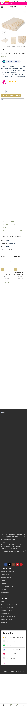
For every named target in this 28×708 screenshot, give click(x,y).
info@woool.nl (13, 575)
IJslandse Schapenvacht (8, 643)
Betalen (3, 607)
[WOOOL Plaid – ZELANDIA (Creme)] (20, 317)
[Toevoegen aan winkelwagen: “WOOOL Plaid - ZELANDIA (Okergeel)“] (2, 374)
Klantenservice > (13, 418)
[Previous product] (2, 50)
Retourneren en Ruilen (7, 613)
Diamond (6, 246)
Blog (2, 628)
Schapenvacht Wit (6, 649)
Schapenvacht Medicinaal (8, 652)
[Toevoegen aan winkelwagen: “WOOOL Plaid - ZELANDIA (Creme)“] (15, 374)
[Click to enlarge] (4, 32)
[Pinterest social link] (10, 249)
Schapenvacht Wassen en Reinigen (11, 631)
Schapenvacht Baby (6, 646)
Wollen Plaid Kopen (6, 637)
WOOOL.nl (10, 698)
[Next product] (6, 50)
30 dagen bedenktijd (8, 221)
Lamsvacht (4, 654)
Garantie (3, 610)
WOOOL (7, 383)
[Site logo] (13, 7)
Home (3, 46)
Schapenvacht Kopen (7, 634)
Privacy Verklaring (6, 601)
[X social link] (8, 249)
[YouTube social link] (17, 591)
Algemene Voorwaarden (8, 598)
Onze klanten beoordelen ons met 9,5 (13, 230)
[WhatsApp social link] (14, 249)
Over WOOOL (5, 619)
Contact (3, 622)
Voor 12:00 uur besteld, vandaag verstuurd (14, 224)
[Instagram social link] (13, 591)
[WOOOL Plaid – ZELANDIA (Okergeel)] (7, 317)
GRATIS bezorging (8, 227)
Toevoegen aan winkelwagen (11, 95)
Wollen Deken (5, 640)
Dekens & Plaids (10, 46)
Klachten (3, 616)
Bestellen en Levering (7, 604)
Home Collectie (21, 46)
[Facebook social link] (6, 249)
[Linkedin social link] (12, 249)
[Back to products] (4, 50)
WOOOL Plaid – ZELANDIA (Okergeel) (7, 379)
